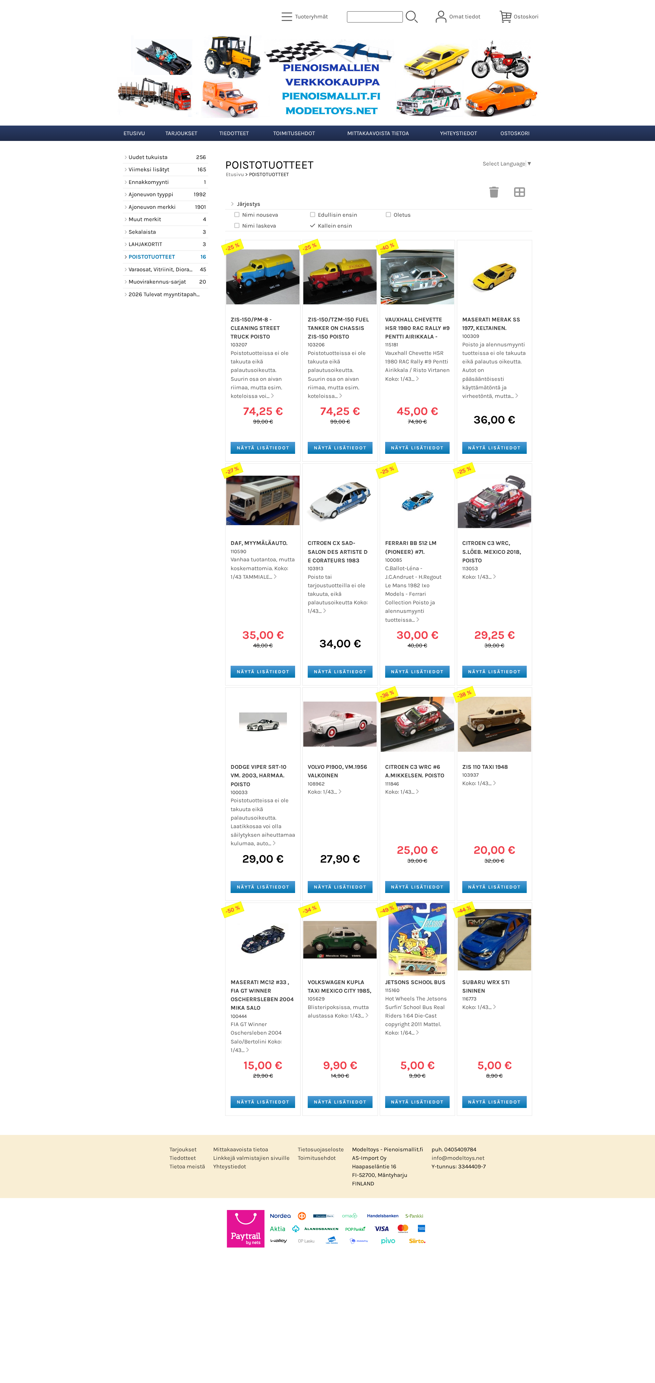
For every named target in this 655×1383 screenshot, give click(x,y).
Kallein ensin (335, 225)
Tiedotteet (234, 133)
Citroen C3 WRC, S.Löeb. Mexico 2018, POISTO (491, 551)
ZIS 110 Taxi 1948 (485, 767)
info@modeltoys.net (458, 1158)
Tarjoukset (181, 133)
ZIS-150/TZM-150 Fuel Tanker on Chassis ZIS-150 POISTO (338, 328)
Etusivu (134, 133)
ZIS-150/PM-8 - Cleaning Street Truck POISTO (255, 328)
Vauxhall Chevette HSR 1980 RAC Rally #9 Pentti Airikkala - (417, 328)
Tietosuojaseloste (321, 1149)
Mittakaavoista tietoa (378, 133)
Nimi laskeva (259, 225)
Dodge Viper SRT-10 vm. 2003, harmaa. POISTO (259, 775)
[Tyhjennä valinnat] (494, 194)
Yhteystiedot (458, 133)
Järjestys (248, 204)
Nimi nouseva (260, 215)
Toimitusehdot (294, 133)
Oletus (402, 215)
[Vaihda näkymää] (519, 194)
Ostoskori (515, 133)
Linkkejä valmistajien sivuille (251, 1158)
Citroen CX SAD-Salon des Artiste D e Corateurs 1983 (338, 551)
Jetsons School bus (415, 982)
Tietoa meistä (187, 1166)
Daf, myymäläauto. (259, 543)
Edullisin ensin (337, 215)
